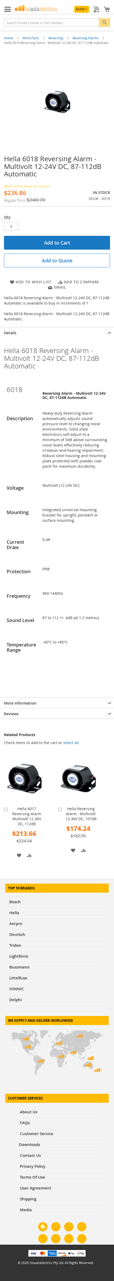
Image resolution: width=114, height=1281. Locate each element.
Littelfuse (18, 978)
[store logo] (36, 8)
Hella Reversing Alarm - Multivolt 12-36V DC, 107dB (81, 813)
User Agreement (35, 1188)
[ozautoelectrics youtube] (68, 1239)
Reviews (11, 713)
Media (25, 1210)
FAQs (24, 1123)
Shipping (27, 1199)
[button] (81, 9)
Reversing (56, 38)
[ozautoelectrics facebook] (55, 1227)
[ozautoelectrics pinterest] (42, 1239)
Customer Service (36, 1133)
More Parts (31, 38)
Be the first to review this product (27, 186)
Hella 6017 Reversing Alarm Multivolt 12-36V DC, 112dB (26, 816)
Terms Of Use (32, 1177)
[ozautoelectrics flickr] (55, 1239)
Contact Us (30, 1155)
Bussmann (19, 967)
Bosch (15, 902)
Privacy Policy (32, 1166)
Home (9, 38)
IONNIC (16, 989)
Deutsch (17, 934)
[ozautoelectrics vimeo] (81, 1239)
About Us (28, 1112)
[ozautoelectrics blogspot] (42, 1226)
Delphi (15, 999)
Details (10, 332)
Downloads (29, 1144)
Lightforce (18, 956)
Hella (14, 912)
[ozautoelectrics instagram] (68, 1227)
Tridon (15, 945)
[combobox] (57, 22)
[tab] (57, 332)
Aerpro (15, 923)
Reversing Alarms (86, 38)
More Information (20, 703)
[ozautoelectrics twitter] (81, 1227)
